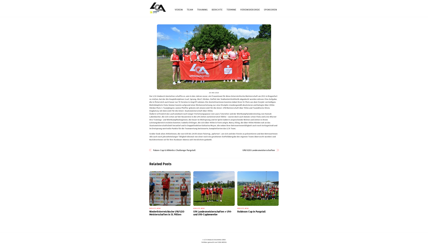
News (159, 208)
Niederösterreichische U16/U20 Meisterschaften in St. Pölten (166, 213)
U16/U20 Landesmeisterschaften (259, 150)
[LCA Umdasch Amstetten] (157, 12)
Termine (231, 9)
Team (190, 9)
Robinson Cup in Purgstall (251, 211)
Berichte (217, 9)
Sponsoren (270, 9)
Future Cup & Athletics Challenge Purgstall (174, 150)
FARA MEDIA (222, 242)
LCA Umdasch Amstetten (213, 240)
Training (202, 9)
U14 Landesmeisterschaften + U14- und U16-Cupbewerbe (212, 213)
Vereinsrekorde (250, 9)
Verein (179, 9)
